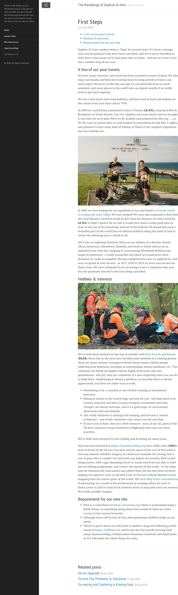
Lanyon (88, 513)
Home (6, 30)
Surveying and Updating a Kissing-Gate (112, 584)
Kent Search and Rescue (160, 354)
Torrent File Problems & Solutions (109, 579)
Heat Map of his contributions (159, 479)
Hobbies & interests (96, 38)
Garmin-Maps (10, 36)
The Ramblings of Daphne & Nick (102, 5)
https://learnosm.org (127, 505)
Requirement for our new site (101, 42)
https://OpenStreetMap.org (128, 446)
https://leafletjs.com (108, 530)
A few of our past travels (98, 34)
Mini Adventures (11, 42)
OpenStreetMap (11, 48)
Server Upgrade (95, 573)
